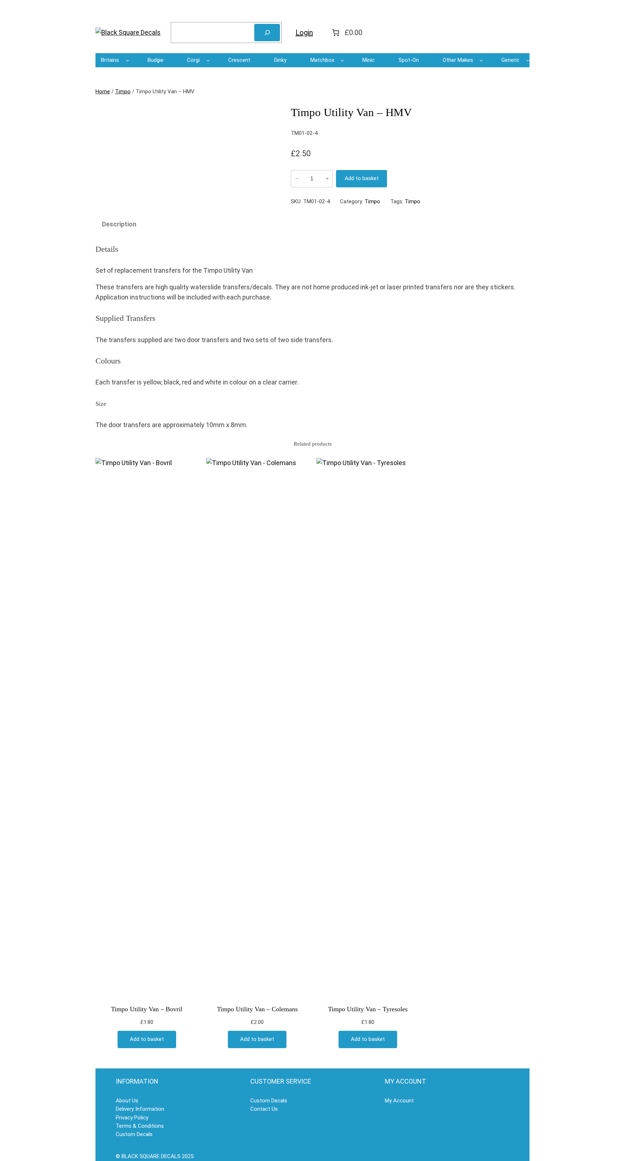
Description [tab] (119, 224)
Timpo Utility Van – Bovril (146, 1009)
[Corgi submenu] (208, 60)
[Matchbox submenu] (342, 60)
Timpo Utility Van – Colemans (257, 1009)
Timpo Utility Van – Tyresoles (368, 1009)
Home (102, 91)
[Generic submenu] (528, 60)
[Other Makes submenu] (481, 60)
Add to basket (362, 178)
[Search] (267, 32)
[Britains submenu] (127, 60)
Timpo (123, 91)
